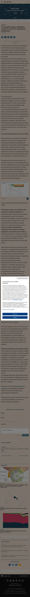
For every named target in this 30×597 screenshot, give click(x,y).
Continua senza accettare (22, 278)
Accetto (15, 317)
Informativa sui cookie (17, 299)
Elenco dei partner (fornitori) (8, 309)
